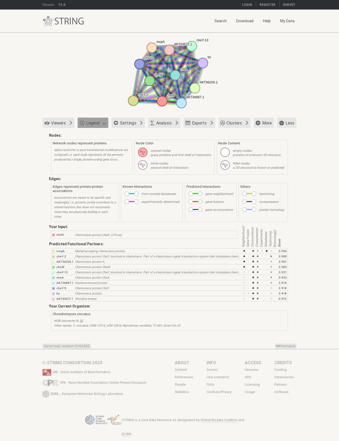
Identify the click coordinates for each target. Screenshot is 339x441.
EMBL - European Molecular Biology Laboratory (87, 393)
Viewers (58, 123)
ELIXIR (126, 434)
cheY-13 (62, 272)
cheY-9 (61, 288)
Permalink (288, 346)
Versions (251, 369)
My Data (287, 20)
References (184, 377)
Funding (280, 369)
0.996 (283, 251)
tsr (58, 293)
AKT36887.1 (64, 283)
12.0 (61, 4)
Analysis (164, 123)
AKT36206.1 (64, 262)
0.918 (283, 283)
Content (181, 369)
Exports (199, 123)
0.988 (283, 256)
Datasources (284, 377)
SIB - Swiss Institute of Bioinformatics (81, 372)
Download (244, 20)
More (267, 123)
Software (281, 392)
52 (81, 321)
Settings (128, 123)
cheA (60, 277)
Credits (283, 362)
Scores (212, 369)
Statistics (182, 392)
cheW (60, 267)
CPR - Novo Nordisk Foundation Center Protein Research (103, 382)
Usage (250, 392)
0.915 (282, 299)
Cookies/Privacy (219, 392)
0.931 (283, 272)
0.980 (283, 267)
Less (290, 123)
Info (211, 362)
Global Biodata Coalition (219, 420)
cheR (60, 235)
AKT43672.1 (64, 299)
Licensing (252, 384)
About (182, 362)
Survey (289, 5)
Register (267, 5)
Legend (93, 123)
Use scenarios (218, 377)
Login (247, 5)
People (180, 384)
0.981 (283, 262)
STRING (48, 21)
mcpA (60, 251)
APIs (248, 377)
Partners (280, 384)
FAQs (211, 384)
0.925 (283, 277)
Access (253, 362)
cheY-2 (61, 256)
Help (267, 20)
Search (221, 20)
